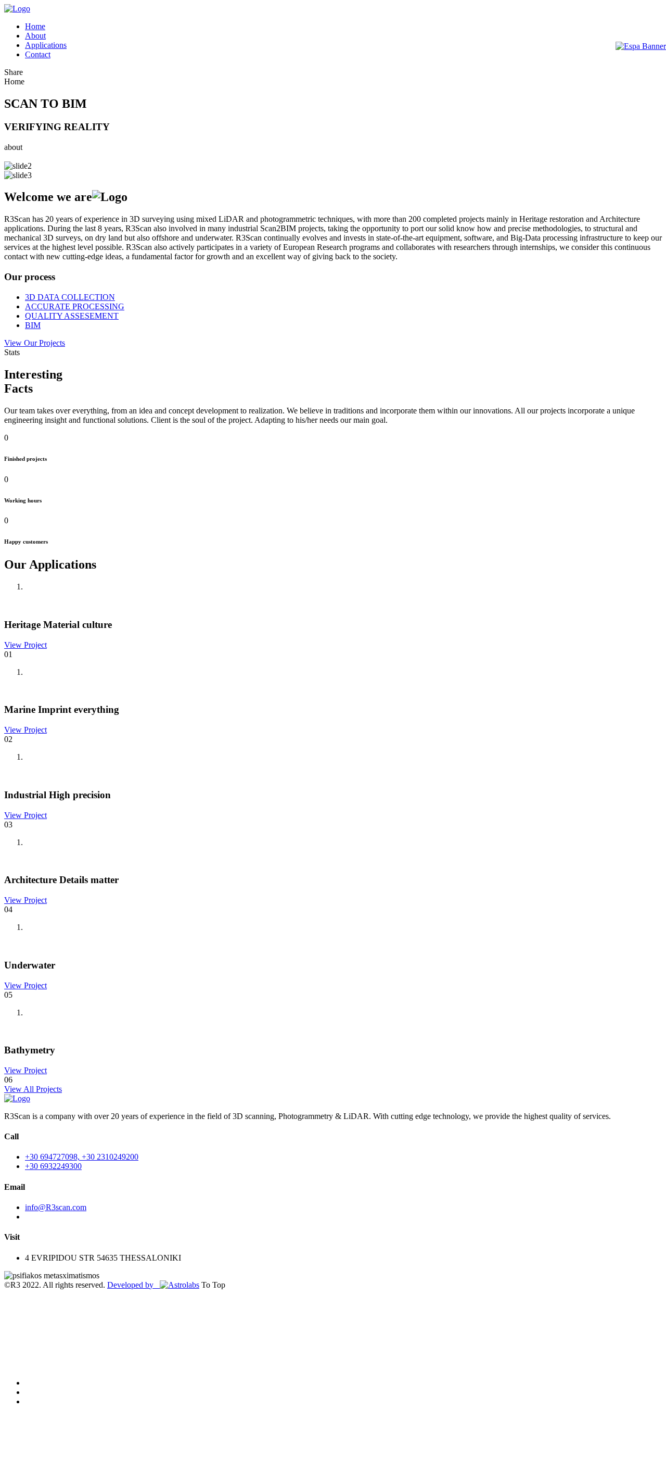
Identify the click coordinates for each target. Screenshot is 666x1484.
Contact (37, 54)
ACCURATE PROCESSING (74, 306)
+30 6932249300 (53, 1166)
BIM (33, 325)
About (35, 35)
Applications (46, 45)
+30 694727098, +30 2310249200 (81, 1156)
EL (655, 809)
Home (35, 26)
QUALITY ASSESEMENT (72, 315)
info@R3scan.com (55, 1207)
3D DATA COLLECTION (70, 297)
